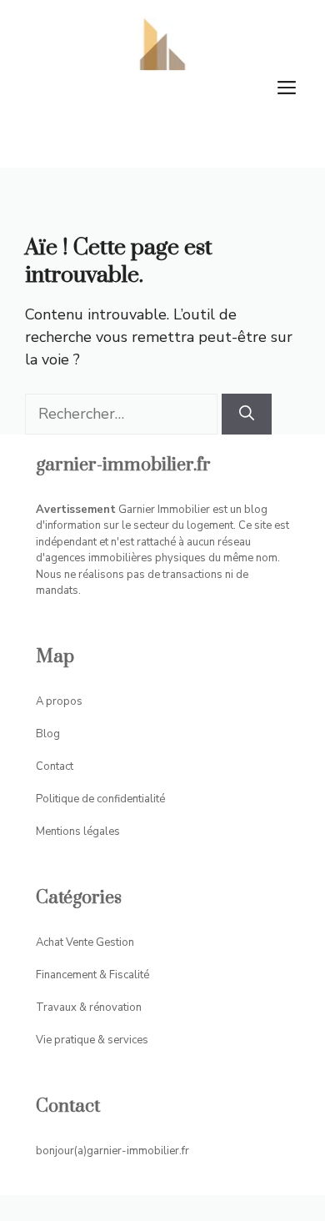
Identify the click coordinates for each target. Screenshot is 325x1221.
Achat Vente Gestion (85, 942)
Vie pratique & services (92, 1040)
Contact (54, 766)
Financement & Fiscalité (92, 974)
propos (64, 701)
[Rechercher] (247, 414)
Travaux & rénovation (89, 1007)
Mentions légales (78, 831)
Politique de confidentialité (100, 798)
